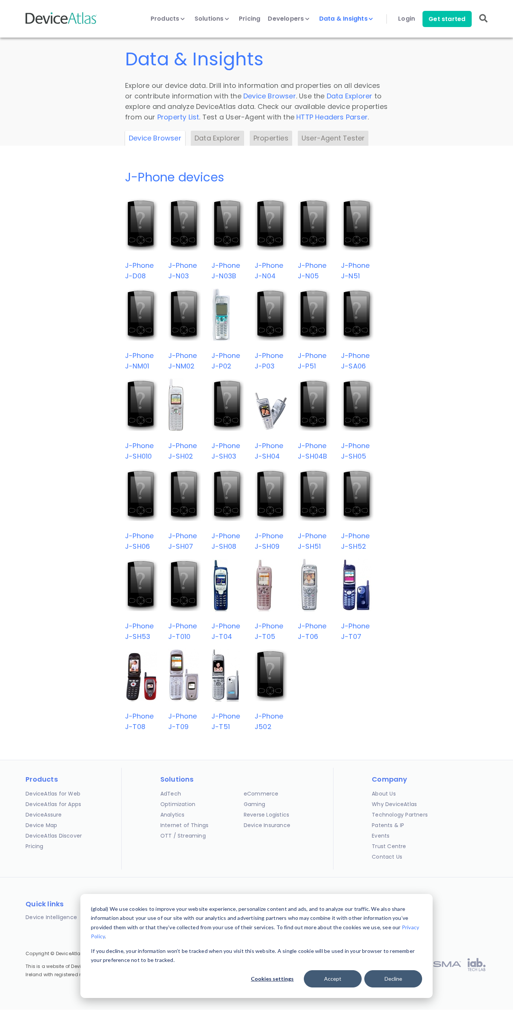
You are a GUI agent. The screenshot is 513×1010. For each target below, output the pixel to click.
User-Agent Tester (333, 138)
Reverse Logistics (266, 814)
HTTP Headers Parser (332, 117)
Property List (178, 117)
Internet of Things (184, 825)
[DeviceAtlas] (61, 23)
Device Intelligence (51, 917)
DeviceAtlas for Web (53, 793)
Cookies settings (272, 978)
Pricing (249, 19)
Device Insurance (267, 825)
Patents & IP (388, 825)
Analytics (172, 814)
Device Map (41, 825)
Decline (393, 978)
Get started (447, 19)
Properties (270, 138)
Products (166, 19)
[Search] (483, 23)
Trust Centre (389, 846)
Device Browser (269, 96)
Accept (332, 978)
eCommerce (261, 793)
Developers (286, 19)
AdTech (170, 793)
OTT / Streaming (183, 835)
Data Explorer (350, 96)
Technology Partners (400, 814)
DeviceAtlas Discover (54, 835)
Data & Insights (344, 19)
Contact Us (387, 857)
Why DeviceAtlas (394, 804)
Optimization (177, 804)
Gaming (254, 804)
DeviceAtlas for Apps (53, 804)
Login (406, 19)
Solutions (210, 19)
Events (380, 835)
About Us (384, 793)
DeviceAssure (44, 814)
